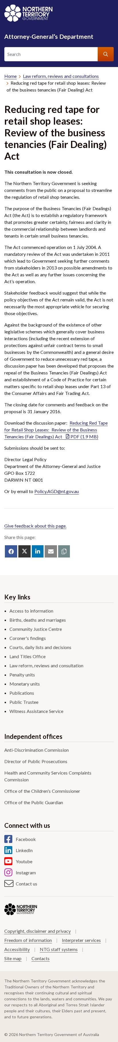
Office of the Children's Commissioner (42, 791)
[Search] (106, 54)
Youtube (24, 861)
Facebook (26, 839)
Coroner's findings (27, 638)
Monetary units (24, 683)
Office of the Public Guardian (33, 802)
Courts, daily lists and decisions (40, 647)
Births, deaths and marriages (37, 620)
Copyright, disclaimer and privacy (37, 931)
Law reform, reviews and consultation (46, 665)
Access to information (31, 610)
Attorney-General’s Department (48, 36)
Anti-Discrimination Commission (36, 750)
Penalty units (22, 674)
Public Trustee (23, 702)
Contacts (41, 958)
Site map (12, 958)
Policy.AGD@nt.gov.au (56, 491)
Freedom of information (28, 940)
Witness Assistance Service (36, 711)
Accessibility (17, 949)
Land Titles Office (27, 656)
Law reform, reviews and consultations (61, 76)
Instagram (26, 872)
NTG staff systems (59, 949)
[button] (64, 551)
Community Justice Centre (35, 629)
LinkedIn (24, 850)
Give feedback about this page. (35, 525)
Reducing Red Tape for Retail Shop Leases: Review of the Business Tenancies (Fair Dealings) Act (56, 429)
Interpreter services (81, 940)
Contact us (26, 883)
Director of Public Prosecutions (35, 761)
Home (10, 76)
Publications (21, 693)
